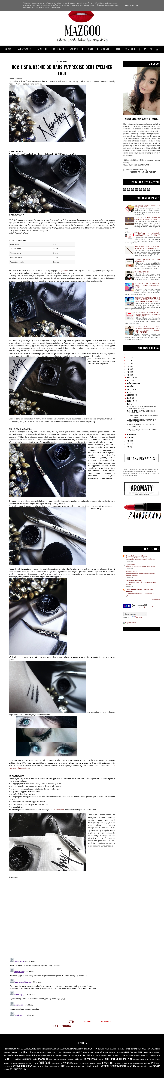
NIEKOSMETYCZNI (148, 1059)
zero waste (14, 1069)
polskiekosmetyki (56, 1063)
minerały (71, 1059)
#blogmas (33, 1048)
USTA (92, 1066)
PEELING (6, 1063)
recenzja (121, 1063)
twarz (62, 1066)
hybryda (43, 1056)
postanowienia (83, 1063)
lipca (129, 392)
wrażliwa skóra (142, 1066)
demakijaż (98, 1052)
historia (29, 1056)
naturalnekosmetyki (118, 1058)
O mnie (9, 49)
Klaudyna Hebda (131, 572)
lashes (122, 1055)
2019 (128, 366)
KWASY (117, 1056)
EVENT (128, 1052)
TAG (51, 1066)
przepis (115, 1063)
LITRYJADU (152, 1055)
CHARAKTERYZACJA (71, 1053)
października (132, 383)
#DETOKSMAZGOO (59, 1049)
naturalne (59, 49)
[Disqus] (62, 925)
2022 (128, 357)
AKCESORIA (146, 1048)
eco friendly (121, 1053)
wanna (97, 1066)
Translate (139, 617)
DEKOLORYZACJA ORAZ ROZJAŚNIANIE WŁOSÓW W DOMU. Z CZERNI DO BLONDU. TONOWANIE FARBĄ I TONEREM (147, 329)
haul (16, 1055)
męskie (59, 1059)
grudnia (131, 377)
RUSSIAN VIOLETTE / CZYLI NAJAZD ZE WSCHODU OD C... (140, 425)
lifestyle (144, 1055)
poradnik (75, 1063)
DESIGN (105, 1052)
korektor (110, 1055)
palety (157, 1059)
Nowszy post (107, 1021)
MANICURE (26, 1059)
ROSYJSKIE (128, 1063)
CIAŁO (79, 1052)
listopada (131, 380)
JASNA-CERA (84, 1055)
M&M (158, 1056)
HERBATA (22, 1055)
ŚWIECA (47, 1066)
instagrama (62, 270)
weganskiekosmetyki (111, 1066)
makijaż (18, 1059)
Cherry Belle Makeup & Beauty (136, 556)
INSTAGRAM (63, 1055)
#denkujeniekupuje (48, 1049)
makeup (9, 1058)
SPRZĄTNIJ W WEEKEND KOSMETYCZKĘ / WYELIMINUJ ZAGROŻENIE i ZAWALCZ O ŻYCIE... (147, 234)
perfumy (12, 1063)
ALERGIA (157, 1049)
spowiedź (35, 1066)
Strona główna (63, 1023)
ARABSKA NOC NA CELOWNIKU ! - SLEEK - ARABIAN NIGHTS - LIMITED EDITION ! (147, 285)
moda (77, 1059)
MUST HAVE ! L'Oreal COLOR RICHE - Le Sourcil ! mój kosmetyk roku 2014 (147, 247)
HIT (33, 1055)
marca (130, 404)
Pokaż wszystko (156, 599)
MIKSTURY (64, 1059)
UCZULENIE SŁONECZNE (74, 1066)
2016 (128, 375)
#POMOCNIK (92, 1048)
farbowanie (156, 1053)
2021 (128, 360)
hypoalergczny (53, 1055)
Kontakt (130, 49)
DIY (110, 1052)
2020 (128, 363)
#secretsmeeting (110, 1049)
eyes (140, 1052)
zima (24, 1069)
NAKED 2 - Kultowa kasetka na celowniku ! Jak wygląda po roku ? (147, 218)
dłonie (113, 1052)
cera (62, 1052)
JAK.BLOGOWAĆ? (73, 1055)
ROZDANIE (146, 1063)
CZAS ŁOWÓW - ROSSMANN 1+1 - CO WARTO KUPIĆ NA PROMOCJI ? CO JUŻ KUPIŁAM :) (147, 314)
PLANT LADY (27, 1063)
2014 (128, 444)
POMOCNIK (67, 1063)
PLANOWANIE (20, 1063)
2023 (128, 354)
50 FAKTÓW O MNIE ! (141, 272)
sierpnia (131, 389)
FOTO (5, 1056)
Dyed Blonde (130, 565)
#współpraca (136, 1048)
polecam (87, 49)
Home (117, 49)
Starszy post (87, 1021)
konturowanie (102, 1056)
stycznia (131, 437)
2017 (128, 372)
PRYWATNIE (107, 1063)
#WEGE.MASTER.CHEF (124, 1048)
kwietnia (131, 401)
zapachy (156, 1066)
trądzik (56, 1066)
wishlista (125, 1066)
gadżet (11, 1055)
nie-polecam (137, 1059)
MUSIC (82, 1059)
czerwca (130, 395)
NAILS (96, 1059)
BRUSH (48, 1052)
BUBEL (58, 1052)
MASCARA (33, 1059)
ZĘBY (20, 1069)
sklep (158, 1063)
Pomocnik (103, 49)
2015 (128, 441)
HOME (38, 1055)
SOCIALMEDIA (8, 1066)
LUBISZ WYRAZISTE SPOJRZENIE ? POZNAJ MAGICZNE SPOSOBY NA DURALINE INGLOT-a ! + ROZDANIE (147, 299)
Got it (138, 5)
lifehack (137, 1055)
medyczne (52, 1059)
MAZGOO (43, 1058)
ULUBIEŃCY (86, 1066)
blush (34, 1053)
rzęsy (153, 1063)
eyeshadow (147, 1052)
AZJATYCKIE (17, 1052)
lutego (130, 434)
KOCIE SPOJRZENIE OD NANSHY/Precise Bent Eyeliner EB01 (142, 407)
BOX (38, 1052)
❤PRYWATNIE (26, 49)
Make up (43, 49)
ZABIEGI (150, 1066)
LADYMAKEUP (58, 809)
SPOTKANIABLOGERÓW (22, 1066)
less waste (130, 1056)
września (131, 386)
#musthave (83, 1048)
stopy (42, 1066)
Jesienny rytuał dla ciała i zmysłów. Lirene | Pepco (140, 566)
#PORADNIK (100, 1049)
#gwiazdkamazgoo (72, 1048)
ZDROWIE (7, 1069)
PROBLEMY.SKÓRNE (95, 1063)
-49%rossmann (10, 1048)
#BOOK (39, 1049)
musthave (89, 1059)
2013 (128, 447)
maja (129, 398)
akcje (153, 1048)
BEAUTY (26, 1052)
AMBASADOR (8, 1052)
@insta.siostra (23, 1048)
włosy (133, 1066)
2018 (128, 369)
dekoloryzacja (88, 1052)
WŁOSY (74, 49)
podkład (35, 1063)
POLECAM (44, 1062)
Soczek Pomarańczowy (134, 581)
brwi (53, 1052)
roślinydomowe (138, 1063)
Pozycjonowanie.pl (146, 607)
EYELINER (134, 1052)
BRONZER (43, 1053)
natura (101, 1059)
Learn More (129, 5)
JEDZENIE (94, 1055)
